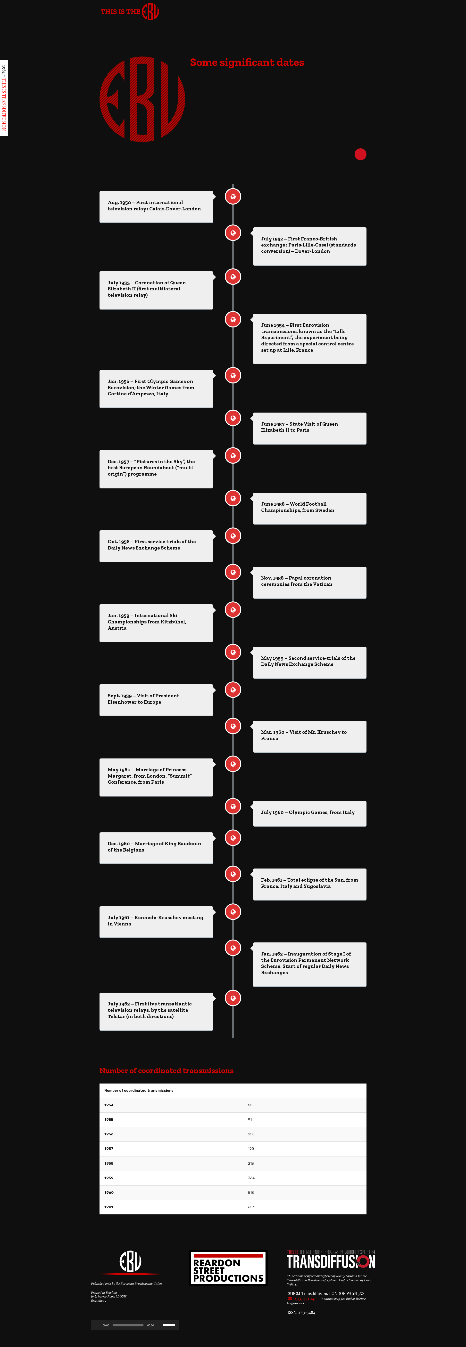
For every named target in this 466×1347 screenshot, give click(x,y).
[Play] (97, 1325)
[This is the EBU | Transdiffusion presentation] (130, 10)
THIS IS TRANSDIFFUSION (4, 104)
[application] (135, 1325)
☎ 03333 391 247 (302, 1298)
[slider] (170, 1324)
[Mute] (159, 1325)
